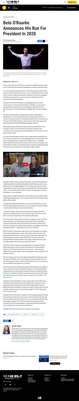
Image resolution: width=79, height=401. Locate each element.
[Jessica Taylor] (6, 329)
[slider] (11, 7)
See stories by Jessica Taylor (21, 341)
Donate (72, 2)
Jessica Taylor (12, 40)
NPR (42, 314)
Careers (46, 379)
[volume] (9, 7)
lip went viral (7, 277)
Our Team (30, 379)
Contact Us (47, 378)
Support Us (47, 380)
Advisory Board (31, 380)
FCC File (63, 378)
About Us (30, 378)
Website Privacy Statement (67, 380)
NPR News (34, 314)
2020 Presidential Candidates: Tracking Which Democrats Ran (19, 356)
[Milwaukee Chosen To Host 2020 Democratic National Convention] (44, 358)
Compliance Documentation (67, 379)
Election (26, 314)
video (7, 91)
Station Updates (32, 381)
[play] (4, 8)
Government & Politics (9, 17)
